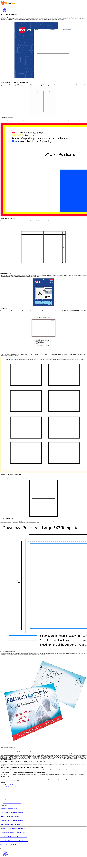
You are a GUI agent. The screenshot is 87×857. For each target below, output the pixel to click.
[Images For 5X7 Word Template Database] (43, 101)
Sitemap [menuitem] (4, 11)
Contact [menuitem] (4, 6)
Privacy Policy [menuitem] (5, 10)
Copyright (5, 852)
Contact (4, 851)
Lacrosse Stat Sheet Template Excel (9, 792)
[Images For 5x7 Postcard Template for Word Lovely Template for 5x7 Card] (43, 331)
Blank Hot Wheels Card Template (9, 784)
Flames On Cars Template (8, 794)
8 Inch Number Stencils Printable (9, 801)
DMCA (4, 853)
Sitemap (4, 855)
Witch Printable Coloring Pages (10, 816)
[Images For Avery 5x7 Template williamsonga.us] (43, 170)
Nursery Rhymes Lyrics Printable (10, 845)
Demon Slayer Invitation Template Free (12, 832)
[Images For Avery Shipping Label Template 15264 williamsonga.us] (43, 415)
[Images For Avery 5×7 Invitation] (43, 292)
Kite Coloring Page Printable (8, 796)
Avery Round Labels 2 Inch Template (11, 812)
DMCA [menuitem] (4, 9)
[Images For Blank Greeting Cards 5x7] (43, 247)
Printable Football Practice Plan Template (10, 788)
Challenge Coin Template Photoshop (11, 820)
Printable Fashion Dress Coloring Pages (12, 828)
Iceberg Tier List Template (8, 799)
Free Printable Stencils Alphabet (10, 824)
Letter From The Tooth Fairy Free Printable (14, 841)
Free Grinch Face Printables (8, 790)
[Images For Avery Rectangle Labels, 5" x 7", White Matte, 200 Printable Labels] (43, 51)
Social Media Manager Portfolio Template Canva (12, 803)
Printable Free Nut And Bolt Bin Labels (10, 786)
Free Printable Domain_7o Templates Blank (13, 837)
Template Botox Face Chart (8, 808)
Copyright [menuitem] (5, 8)
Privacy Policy (5, 854)
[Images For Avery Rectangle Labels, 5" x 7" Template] (43, 498)
